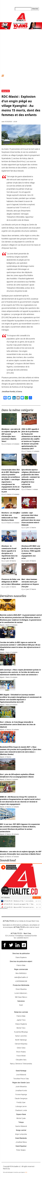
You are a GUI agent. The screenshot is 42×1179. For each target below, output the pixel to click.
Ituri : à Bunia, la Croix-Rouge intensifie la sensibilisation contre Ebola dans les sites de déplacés (17, 724)
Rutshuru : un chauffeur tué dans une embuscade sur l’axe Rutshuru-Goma (11, 516)
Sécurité (5, 91)
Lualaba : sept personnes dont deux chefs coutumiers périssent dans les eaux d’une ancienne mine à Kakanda (31, 519)
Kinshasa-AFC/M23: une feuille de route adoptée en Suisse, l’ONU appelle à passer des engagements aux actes (31, 552)
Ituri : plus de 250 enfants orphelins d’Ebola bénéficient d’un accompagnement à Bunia (17, 775)
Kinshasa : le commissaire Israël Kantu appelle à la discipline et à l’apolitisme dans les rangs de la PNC (10, 552)
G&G (26, 1172)
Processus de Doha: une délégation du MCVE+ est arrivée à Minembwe (11, 581)
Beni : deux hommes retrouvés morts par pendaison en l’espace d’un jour (30, 583)
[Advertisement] (21, 51)
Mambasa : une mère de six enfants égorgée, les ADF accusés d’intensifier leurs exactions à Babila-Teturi (11, 435)
